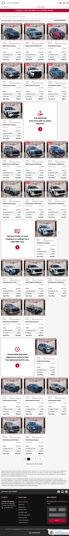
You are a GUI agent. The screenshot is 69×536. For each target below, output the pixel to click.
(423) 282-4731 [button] (8, 507)
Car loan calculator (24, 515)
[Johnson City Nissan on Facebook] (58, 492)
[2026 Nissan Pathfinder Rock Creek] (11, 149)
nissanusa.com (23, 522)
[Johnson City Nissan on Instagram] (66, 492)
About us (21, 504)
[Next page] (44, 459)
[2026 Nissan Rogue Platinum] (11, 31)
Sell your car (22, 509)
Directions (21, 507)
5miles (19, 284)
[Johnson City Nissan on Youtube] (62, 492)
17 (40, 459)
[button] (60, 3)
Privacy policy (22, 517)
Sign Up (57, 520)
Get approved (22, 512)
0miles (18, 48)
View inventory (23, 502)
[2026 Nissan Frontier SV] (34, 71)
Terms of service (23, 520)
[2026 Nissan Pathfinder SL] (34, 31)
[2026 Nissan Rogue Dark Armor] (46, 228)
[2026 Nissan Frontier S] (11, 268)
